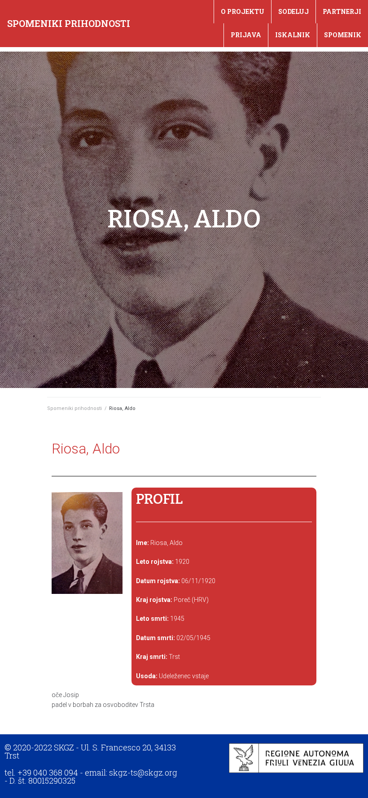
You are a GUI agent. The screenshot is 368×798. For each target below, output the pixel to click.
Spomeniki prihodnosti (68, 23)
